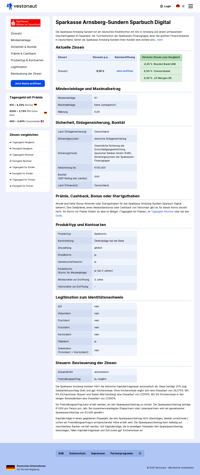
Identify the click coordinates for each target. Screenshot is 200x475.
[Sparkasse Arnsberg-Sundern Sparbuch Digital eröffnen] (28, 23)
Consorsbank (162, 71)
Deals (59, 215)
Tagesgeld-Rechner (162, 211)
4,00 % (148, 71)
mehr (160, 39)
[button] (183, 6)
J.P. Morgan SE (163, 78)
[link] (22, 6)
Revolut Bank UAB (165, 64)
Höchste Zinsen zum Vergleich (161, 57)
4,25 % (148, 64)
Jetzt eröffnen (124, 71)
